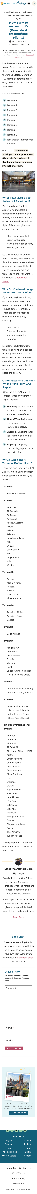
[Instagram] (12, 1130)
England (9, 1140)
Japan (28, 1148)
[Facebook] (8, 1130)
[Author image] (10, 41)
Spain (28, 1152)
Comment (12, 988)
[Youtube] (16, 1130)
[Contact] (25, 1130)
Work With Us (18, 1173)
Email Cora (18, 917)
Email (9, 1040)
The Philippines (9, 1152)
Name (10, 1027)
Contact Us (25, 1168)
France (27, 1140)
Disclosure (18, 1183)
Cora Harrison (20, 41)
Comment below (25, 957)
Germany (9, 1144)
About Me (11, 1168)
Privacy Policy (19, 1178)
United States (9, 1155)
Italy (9, 1148)
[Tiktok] (21, 1130)
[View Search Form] (34, 3)
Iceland (28, 1144)
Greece (28, 1155)
